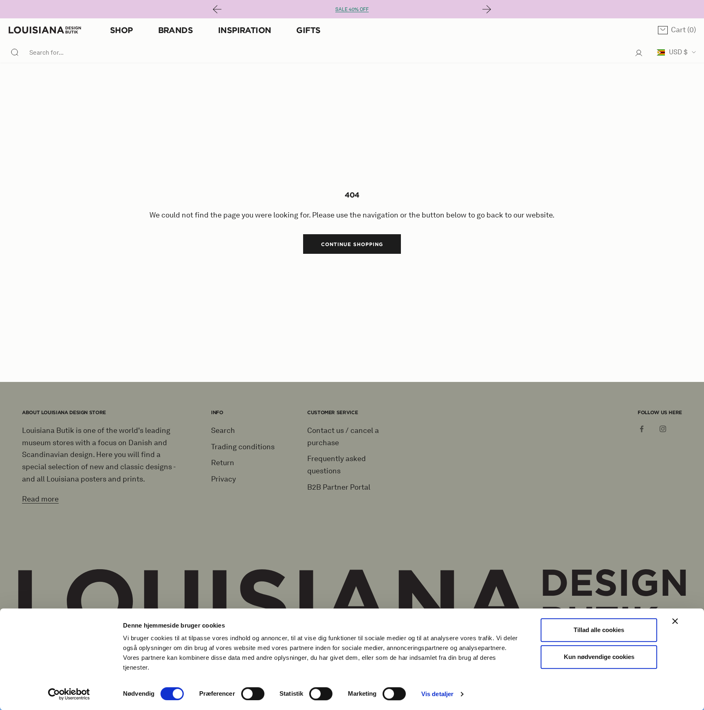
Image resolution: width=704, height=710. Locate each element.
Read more (40, 499)
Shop (121, 30)
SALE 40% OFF (352, 9)
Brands (175, 30)
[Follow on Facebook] (642, 429)
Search (223, 430)
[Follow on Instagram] (663, 429)
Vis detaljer (437, 693)
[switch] (252, 693)
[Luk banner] (675, 621)
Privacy (223, 479)
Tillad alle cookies (599, 629)
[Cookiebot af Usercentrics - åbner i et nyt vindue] (69, 694)
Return (222, 462)
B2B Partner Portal (338, 487)
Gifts (308, 30)
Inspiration (244, 30)
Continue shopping (352, 244)
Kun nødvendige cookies (599, 656)
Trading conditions (243, 446)
